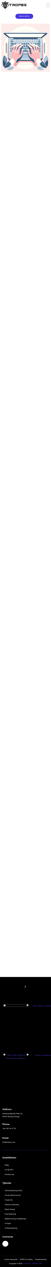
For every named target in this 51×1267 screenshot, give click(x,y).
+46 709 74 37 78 (9, 1128)
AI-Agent (8, 1223)
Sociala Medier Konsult (13, 1195)
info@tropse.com (8, 1142)
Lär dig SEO (9, 1170)
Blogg (7, 1165)
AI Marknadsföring (11, 1228)
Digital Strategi (10, 1209)
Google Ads (9, 1200)
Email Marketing (10, 1214)
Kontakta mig (9, 1174)
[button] (48, 5)
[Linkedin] (5, 1244)
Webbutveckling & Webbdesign (15, 1219)
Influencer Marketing (12, 1205)
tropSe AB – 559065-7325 (32, 1263)
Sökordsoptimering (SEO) (13, 1190)
